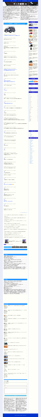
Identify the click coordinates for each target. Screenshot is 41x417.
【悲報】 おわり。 (6, 216)
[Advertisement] (15, 274)
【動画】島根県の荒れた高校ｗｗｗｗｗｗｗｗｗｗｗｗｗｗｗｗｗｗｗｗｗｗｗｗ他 (29, 14)
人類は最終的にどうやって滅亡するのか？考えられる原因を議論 (11, 293)
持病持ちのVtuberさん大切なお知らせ (20, 407)
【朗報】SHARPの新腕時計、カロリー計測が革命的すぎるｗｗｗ (21, 409)
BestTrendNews (31, 141)
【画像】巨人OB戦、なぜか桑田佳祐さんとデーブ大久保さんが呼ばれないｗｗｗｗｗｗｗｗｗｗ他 (14, 237)
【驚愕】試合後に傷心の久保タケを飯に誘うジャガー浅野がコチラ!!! (9, 403)
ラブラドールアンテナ (31, 160)
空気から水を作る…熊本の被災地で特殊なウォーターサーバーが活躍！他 (12, 226)
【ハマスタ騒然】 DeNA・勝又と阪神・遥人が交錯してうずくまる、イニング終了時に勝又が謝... (11, 6)
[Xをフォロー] (31, 81)
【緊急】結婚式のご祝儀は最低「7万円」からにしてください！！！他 (11, 234)
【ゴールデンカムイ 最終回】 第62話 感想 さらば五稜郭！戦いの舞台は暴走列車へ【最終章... (11, 8)
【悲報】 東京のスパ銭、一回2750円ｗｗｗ (8, 219)
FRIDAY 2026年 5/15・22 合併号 (8, 257)
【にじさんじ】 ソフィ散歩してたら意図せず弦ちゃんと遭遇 (11, 264)
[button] (15, 247)
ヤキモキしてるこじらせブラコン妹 (7, 11)
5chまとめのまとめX (31, 140)
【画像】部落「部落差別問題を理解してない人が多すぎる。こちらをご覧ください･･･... (21, 401)
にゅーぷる (31, 154)
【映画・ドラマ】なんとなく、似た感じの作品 (21, 402)
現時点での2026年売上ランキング (8, 288)
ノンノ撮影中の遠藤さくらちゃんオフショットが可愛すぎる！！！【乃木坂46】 (11, 17)
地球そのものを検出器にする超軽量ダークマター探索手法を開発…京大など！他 (29, 7)
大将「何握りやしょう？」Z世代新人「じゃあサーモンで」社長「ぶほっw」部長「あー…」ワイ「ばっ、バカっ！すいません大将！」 (15, 221)
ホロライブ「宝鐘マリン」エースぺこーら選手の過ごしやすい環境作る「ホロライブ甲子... (15, 263)
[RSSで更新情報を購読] (35, 81)
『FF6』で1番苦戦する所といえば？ (8, 408)
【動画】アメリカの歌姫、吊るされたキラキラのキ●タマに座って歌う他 (12, 223)
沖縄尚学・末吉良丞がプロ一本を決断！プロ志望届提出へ (11, 265)
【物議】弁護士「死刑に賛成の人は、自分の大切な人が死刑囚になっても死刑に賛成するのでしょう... (29, 6)
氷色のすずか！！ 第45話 (7, 260)
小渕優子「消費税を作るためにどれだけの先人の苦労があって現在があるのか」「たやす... (15, 289)
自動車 (12, 244)
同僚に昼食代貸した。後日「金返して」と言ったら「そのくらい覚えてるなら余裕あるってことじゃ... (11, 12)
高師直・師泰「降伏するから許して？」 (9, 401)
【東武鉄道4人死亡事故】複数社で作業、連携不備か (21, 398)
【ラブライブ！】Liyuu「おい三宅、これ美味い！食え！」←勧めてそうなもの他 (29, 11)
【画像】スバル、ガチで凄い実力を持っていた (9, 406)
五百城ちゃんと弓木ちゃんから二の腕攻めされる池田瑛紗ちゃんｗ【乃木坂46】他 (29, 8)
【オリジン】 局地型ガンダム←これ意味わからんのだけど (11, 283)
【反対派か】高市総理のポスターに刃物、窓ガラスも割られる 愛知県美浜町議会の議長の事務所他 (14, 231)
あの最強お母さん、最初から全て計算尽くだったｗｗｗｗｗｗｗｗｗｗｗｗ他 (29, 19)
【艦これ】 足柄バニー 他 (6, 19)
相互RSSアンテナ (31, 161)
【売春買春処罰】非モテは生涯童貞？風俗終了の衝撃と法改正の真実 (21, 408)
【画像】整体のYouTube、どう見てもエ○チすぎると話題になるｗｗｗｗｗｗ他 (29, 12)
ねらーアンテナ (31, 155)
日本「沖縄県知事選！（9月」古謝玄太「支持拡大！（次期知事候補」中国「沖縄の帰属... (15, 290)
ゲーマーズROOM (31, 134)
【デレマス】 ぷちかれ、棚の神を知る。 (8, 18)
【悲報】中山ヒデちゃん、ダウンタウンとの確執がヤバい (9, 398)
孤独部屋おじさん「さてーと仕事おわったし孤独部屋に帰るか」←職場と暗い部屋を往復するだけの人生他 (15, 229)
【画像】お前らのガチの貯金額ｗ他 (25, 17)
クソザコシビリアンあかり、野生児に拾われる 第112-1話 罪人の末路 (12, 259)
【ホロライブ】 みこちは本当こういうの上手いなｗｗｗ (11, 266)
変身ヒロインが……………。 (7, 287)
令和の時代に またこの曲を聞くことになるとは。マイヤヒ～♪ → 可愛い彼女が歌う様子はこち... (11, 14)
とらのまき (31, 135)
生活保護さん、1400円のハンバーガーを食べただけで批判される (9, 407)
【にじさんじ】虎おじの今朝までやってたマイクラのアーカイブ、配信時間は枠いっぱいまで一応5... (29, 18)
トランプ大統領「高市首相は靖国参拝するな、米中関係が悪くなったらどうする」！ (11, 13)
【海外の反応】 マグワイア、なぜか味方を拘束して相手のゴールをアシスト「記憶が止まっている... (11, 7)
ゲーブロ (30, 133)
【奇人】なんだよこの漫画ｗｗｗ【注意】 (21, 403)
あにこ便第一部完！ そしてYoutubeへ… (9, 282)
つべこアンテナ (31, 153)
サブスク (5, 244)
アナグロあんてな (31, 146)
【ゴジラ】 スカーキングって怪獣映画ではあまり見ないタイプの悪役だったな (13, 284)
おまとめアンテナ (31, 148)
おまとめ (30, 147)
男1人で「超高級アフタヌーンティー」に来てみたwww (9, 402)
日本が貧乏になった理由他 (24, 13)
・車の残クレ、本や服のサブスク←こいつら (24, 212)
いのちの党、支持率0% (18, 406)
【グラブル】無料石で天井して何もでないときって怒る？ (9, 409)
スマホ (10, 244)
